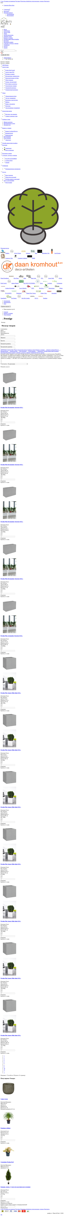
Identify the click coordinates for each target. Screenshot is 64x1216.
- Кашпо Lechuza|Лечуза (52, 350)
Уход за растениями (9, 180)
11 (4, 1070)
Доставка (17, 1)
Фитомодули (7, 125)
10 (4, 1068)
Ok (1, 1214)
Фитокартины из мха (9, 123)
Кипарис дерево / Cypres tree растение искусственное (15, 1187)
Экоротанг (8, 140)
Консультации (9, 175)
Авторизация (10, 14)
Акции (5, 47)
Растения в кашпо (8, 42)
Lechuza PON (8, 160)
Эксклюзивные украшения (12, 108)
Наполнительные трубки (12, 78)
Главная (6, 312)
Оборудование (9, 80)
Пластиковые (7, 138)
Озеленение (7, 301)
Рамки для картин (10, 104)
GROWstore (7, 31)
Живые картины (8, 122)
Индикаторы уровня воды (12, 76)
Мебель (7, 102)
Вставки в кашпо (10, 74)
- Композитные (13, 351)
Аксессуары (7, 32)
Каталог (5, 63)
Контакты (46, 1)
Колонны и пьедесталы (11, 100)
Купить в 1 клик (5, 425)
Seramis (7, 162)
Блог (5, 303)
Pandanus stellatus (5, 1128)
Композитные (9, 135)
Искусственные (9, 150)
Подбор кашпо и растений (12, 179)
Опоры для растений (10, 82)
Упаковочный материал (11, 89)
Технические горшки (11, 86)
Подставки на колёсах (11, 84)
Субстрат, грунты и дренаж (11, 43)
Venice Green (4, 1099)
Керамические (9, 133)
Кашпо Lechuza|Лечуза (11, 131)
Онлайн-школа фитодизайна (11, 39)
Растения (6, 40)
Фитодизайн (8, 182)
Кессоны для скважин (11, 114)
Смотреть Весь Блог (9, 5)
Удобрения (6, 45)
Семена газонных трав (11, 116)
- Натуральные (22, 351)
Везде (5, 29)
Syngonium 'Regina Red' (7, 1162)
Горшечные (8, 148)
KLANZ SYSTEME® (11, 158)
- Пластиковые (31, 351)
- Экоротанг (39, 351)
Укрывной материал (10, 87)
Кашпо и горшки (8, 38)
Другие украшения (10, 98)
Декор (5, 33)
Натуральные (7, 136)
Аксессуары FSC (9, 72)
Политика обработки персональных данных (32, 1)
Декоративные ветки (10, 96)
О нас (2, 1)
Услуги (5, 46)
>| (4, 1072)
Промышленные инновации (12, 169)
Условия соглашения (9, 1)
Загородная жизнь (8, 35)
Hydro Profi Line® (10, 70)
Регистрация (10, 15)
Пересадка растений (10, 177)
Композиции (7, 302)
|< (4, 1056)
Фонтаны (7, 106)
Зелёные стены (8, 36)
